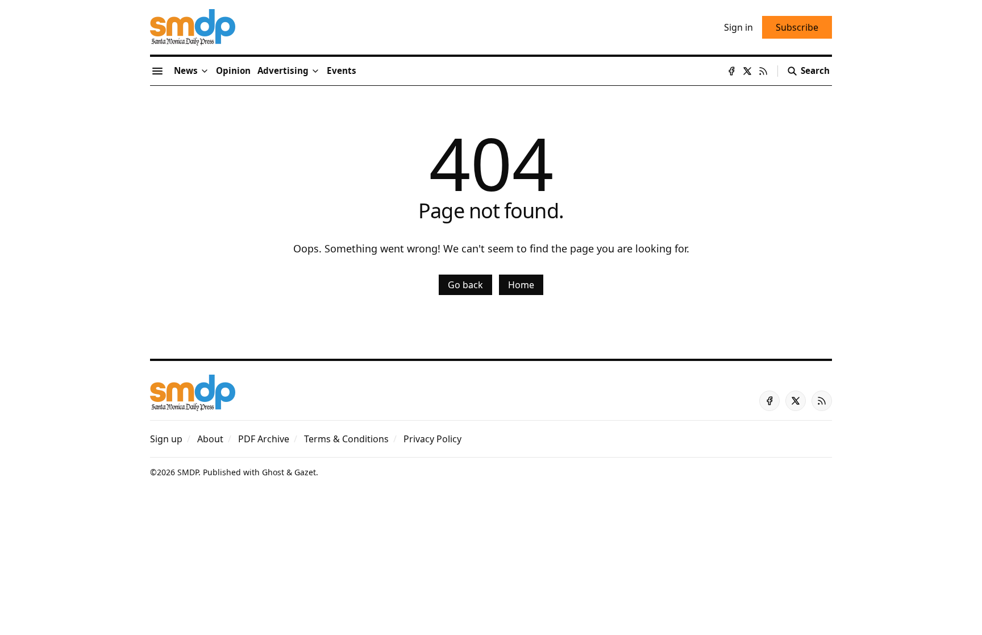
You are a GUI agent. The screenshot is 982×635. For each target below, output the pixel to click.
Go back (465, 285)
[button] (283, 71)
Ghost (273, 472)
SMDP (187, 472)
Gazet (305, 472)
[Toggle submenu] (204, 71)
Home (521, 285)
